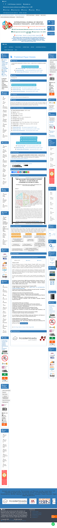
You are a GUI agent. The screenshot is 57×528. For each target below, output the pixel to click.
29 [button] (49, 505)
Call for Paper (35, 511)
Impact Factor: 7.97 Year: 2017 (52, 229)
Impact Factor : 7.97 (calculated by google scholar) (40, 236)
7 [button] (23, 343)
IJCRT (4, 1)
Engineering (5, 287)
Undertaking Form (5, 136)
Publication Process (36, 514)
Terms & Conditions (10, 520)
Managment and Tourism (5, 327)
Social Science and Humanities (5, 321)
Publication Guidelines (5, 161)
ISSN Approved (5, 402)
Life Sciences (4, 312)
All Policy (51, 193)
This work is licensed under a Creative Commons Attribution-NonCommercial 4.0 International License (5, 345)
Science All (5, 298)
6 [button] (21, 343)
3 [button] (16, 343)
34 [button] (29, 506)
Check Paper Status (16, 234)
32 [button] (54, 505)
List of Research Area (4, 182)
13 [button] (33, 343)
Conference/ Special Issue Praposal (5, 242)
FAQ (52, 208)
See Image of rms (52, 263)
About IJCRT (17, 260)
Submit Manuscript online (5, 156)
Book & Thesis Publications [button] (20, 15)
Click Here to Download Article (30, 66)
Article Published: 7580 (5, 450)
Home (3, 520)
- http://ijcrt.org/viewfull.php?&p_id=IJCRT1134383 (29, 70)
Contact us (23, 520)
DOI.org (50, 108)
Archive (38, 10)
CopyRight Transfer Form (5, 131)
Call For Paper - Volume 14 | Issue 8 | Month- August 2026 (28, 35)
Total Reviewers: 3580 (5, 460)
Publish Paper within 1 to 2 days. (30, 240)
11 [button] (29, 343)
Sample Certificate (5, 111)
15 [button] (36, 343)
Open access (43, 15)
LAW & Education (5, 332)
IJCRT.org (11, 519)
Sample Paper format (5, 125)
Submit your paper (24, 323)
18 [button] (41, 343)
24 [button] (41, 505)
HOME (5, 44)
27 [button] (46, 505)
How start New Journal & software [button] (8, 15)
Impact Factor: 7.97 (4, 75)
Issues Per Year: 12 (4, 441)
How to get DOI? (52, 109)
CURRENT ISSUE (26, 47)
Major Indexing (51, 198)
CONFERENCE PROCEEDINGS (52, 136)
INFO (16, 49)
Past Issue (4, 103)
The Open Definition (28, 163)
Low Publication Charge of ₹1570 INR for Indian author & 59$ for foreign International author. (39, 245)
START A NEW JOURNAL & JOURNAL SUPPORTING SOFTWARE (5, 221)
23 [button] (39, 505)
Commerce (5, 302)
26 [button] (44, 505)
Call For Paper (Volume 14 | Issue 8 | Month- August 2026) (23, 327)
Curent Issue (24, 10)
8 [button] (24, 343)
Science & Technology (5, 291)
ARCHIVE (32, 47)
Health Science (4, 316)
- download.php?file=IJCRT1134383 (29, 71)
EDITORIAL (11, 47)
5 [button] (19, 343)
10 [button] (28, 343)
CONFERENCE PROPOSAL (41, 47)
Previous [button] (10, 338)
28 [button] (48, 505)
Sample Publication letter (5, 115)
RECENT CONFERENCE (52, 125)
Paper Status (32, 10)
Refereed (37, 15)
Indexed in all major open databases (16, 245)
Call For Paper (7, 10)
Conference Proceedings (5, 107)
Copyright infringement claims (52, 219)
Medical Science (5, 308)
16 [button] (38, 343)
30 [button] (51, 505)
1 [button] (13, 343)
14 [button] (34, 343)
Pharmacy (4, 295)
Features (39, 260)
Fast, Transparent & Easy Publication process (27, 245)
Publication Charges (5, 166)
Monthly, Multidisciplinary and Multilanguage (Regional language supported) (17, 240)
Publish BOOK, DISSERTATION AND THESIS (5, 229)
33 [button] (28, 506)
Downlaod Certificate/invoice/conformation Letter (24, 85)
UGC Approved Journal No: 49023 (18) (11, 12)
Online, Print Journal (20, 17)
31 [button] (53, 505)
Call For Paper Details (16, 236)
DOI (4, 178)
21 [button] (36, 505)
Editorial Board (52, 154)
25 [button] (43, 505)
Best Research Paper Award (4, 235)
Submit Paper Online (16, 10)
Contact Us (29, 234)
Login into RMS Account (51, 159)
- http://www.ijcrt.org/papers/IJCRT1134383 (29, 68)
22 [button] (38, 505)
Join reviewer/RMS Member (52, 165)
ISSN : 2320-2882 (23, 12)
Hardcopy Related (4, 176)
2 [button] (14, 343)
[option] (25, 338)
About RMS (51, 149)
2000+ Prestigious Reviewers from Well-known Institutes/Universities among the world (31, 249)
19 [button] (43, 343)
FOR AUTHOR (18, 47)
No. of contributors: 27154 (5, 455)
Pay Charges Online (4, 170)
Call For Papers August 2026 (5, 61)
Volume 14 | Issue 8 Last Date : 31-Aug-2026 (5, 66)
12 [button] (31, 343)
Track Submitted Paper (5, 151)
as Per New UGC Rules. (38, 29)
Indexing (28, 260)
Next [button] (46, 338)
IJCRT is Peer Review (30, 15)
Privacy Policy (52, 213)
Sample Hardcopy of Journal (5, 120)
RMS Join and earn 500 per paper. (52, 259)
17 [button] (39, 343)
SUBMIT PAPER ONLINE (8, 49)
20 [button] (44, 343)
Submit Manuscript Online (4, 71)
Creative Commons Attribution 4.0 (17, 163)
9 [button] (26, 343)
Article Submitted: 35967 (5, 446)
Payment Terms (51, 204)
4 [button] (18, 343)
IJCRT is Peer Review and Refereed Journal (28, 236)
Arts (5, 305)
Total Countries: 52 (5, 465)
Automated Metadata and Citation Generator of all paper (17, 249)
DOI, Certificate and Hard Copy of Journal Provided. (41, 240)
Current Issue (4, 99)
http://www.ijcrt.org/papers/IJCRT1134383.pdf (20, 158)
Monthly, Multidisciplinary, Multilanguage (8, 17)
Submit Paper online (36, 513)
